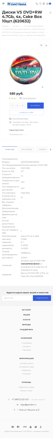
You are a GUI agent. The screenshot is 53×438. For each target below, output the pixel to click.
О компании (27, 343)
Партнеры (26, 350)
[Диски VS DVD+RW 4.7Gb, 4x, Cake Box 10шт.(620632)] (26, 69)
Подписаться (42, 298)
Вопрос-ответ (27, 391)
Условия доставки (26, 367)
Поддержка (26, 330)
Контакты (27, 346)
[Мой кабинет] (44, 4)
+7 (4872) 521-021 (20, 399)
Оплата (42, 149)
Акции (26, 315)
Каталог (26, 310)
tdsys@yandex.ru (28, 404)
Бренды (26, 325)
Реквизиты (26, 370)
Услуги (26, 320)
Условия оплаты (26, 363)
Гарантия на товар (26, 387)
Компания (26, 338)
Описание (9, 149)
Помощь (26, 382)
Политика (26, 374)
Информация (26, 358)
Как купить (27, 149)
